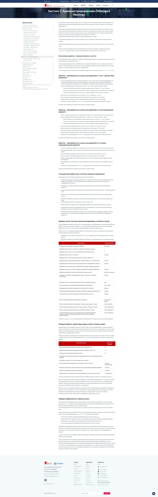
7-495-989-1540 (103, 477)
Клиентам (106, 5)
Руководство (89, 482)
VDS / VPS (76, 468)
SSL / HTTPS (77, 480)
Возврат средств (90, 484)
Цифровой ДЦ (77, 473)
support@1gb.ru (65, 1)
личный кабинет (109, 1)
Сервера (91, 5)
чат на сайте (103, 471)
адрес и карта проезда (103, 484)
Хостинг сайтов (77, 466)
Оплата (87, 468)
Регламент (88, 477)
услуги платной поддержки (108, 70)
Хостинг (75, 5)
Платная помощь (78, 484)
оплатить (48, 1)
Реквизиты (88, 471)
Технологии (76, 477)
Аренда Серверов (78, 471)
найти (107, 493)
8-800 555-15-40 (75, 1)
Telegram (94, 1)
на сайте (88, 1)
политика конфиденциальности (51, 476)
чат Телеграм (103, 473)
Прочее (75, 482)
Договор (88, 473)
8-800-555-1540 (104, 475)
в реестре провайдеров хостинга (51, 474)
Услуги (98, 5)
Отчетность (88, 475)
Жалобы (88, 480)
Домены (76, 475)
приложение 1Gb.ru (50, 483)
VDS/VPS (83, 5)
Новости (88, 466)
